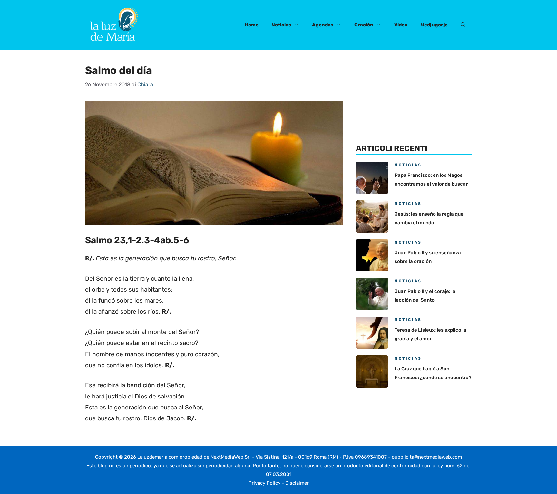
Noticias (281, 25)
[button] (463, 25)
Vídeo (400, 25)
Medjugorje (434, 25)
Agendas (322, 25)
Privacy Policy (264, 483)
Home (252, 25)
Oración (363, 25)
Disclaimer (297, 483)
